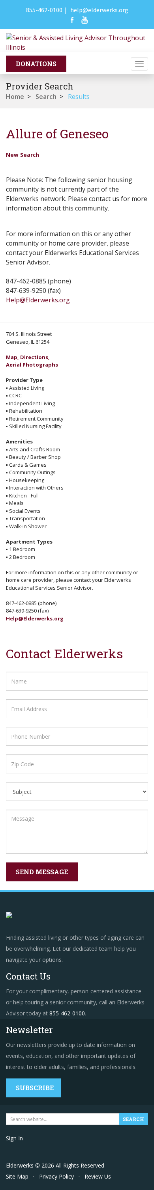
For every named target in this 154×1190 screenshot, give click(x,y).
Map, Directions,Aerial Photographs (32, 361)
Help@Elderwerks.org (38, 300)
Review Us (98, 1176)
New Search (22, 154)
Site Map (17, 1176)
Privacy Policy (56, 1176)
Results (79, 96)
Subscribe (35, 1088)
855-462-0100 (44, 10)
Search (46, 96)
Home (15, 96)
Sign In (14, 1138)
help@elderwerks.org (99, 10)
